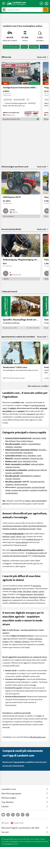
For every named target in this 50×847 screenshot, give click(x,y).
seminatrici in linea (30, 461)
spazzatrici (9, 484)
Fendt (43, 438)
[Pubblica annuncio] (41, 3)
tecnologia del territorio (37, 526)
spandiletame (17, 473)
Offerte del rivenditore (11, 47)
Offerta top (6, 57)
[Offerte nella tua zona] (3, 9)
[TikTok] (18, 815)
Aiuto (6, 822)
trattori (25, 526)
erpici (25, 455)
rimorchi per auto (36, 458)
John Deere (36, 438)
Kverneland (33, 597)
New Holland (10, 441)
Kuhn (13, 597)
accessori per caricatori (20, 490)
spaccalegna (28, 452)
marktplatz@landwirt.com (9, 844)
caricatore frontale (24, 487)
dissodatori (32, 455)
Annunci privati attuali (11, 229)
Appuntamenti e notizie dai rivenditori (18, 336)
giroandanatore (34, 444)
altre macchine (39, 555)
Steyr (15, 591)
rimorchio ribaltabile (21, 458)
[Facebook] (13, 815)
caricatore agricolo (37, 481)
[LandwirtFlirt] (27, 815)
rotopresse (18, 446)
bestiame (5, 536)
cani (23, 536)
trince (20, 461)
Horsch (5, 600)
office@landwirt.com (37, 737)
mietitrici (24, 444)
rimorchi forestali (15, 452)
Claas (18, 441)
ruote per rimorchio (12, 467)
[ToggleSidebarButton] (3, 3)
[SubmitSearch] (46, 9)
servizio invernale (20, 484)
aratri (39, 455)
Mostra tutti (41, 57)
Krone (18, 597)
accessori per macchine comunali (15, 555)
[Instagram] (8, 815)
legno (39, 528)
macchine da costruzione (11, 526)
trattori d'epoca (27, 441)
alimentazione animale (26, 528)
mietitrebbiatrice (26, 475)
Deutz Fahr (6, 597)
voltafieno (9, 446)
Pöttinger (24, 597)
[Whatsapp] (23, 814)
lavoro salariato (22, 542)
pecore (18, 536)
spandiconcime (34, 470)
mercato (30, 414)
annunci (24, 47)
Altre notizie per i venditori (38, 386)
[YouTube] (3, 815)
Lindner (34, 591)
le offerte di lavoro (33, 539)
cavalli (12, 536)
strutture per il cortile (36, 553)
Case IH (41, 591)
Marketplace (34, 47)
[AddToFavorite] (37, 65)
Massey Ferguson (26, 594)
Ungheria (17, 641)
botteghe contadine (9, 528)
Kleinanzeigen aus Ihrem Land (14, 166)
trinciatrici (16, 478)
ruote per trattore (37, 464)
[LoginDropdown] (46, 3)
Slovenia (25, 641)
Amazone (41, 597)
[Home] (16, 3)
